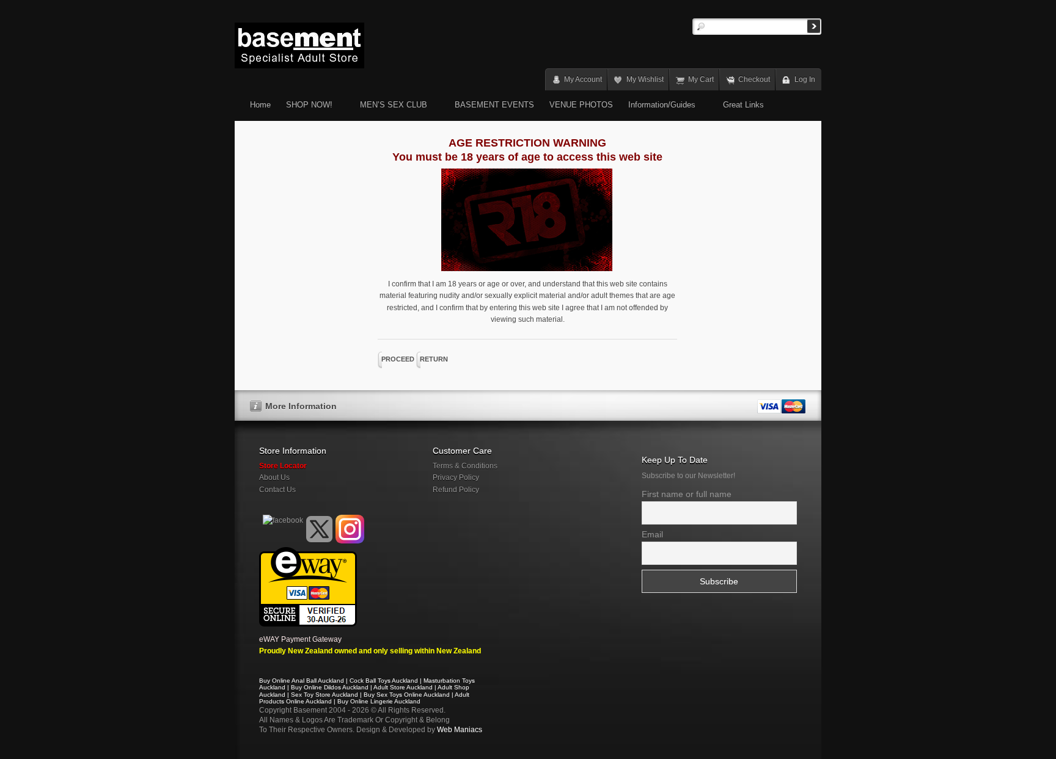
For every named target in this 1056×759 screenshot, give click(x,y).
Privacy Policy (456, 477)
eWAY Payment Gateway (300, 639)
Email (652, 534)
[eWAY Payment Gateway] (308, 552)
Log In (804, 79)
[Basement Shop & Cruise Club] (282, 541)
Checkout (754, 79)
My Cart (701, 79)
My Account (583, 79)
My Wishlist (645, 79)
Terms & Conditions (465, 466)
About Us (274, 477)
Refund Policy (456, 489)
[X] (319, 529)
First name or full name (687, 494)
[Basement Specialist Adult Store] (299, 45)
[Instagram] (350, 529)
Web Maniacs (459, 729)
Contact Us (277, 489)
